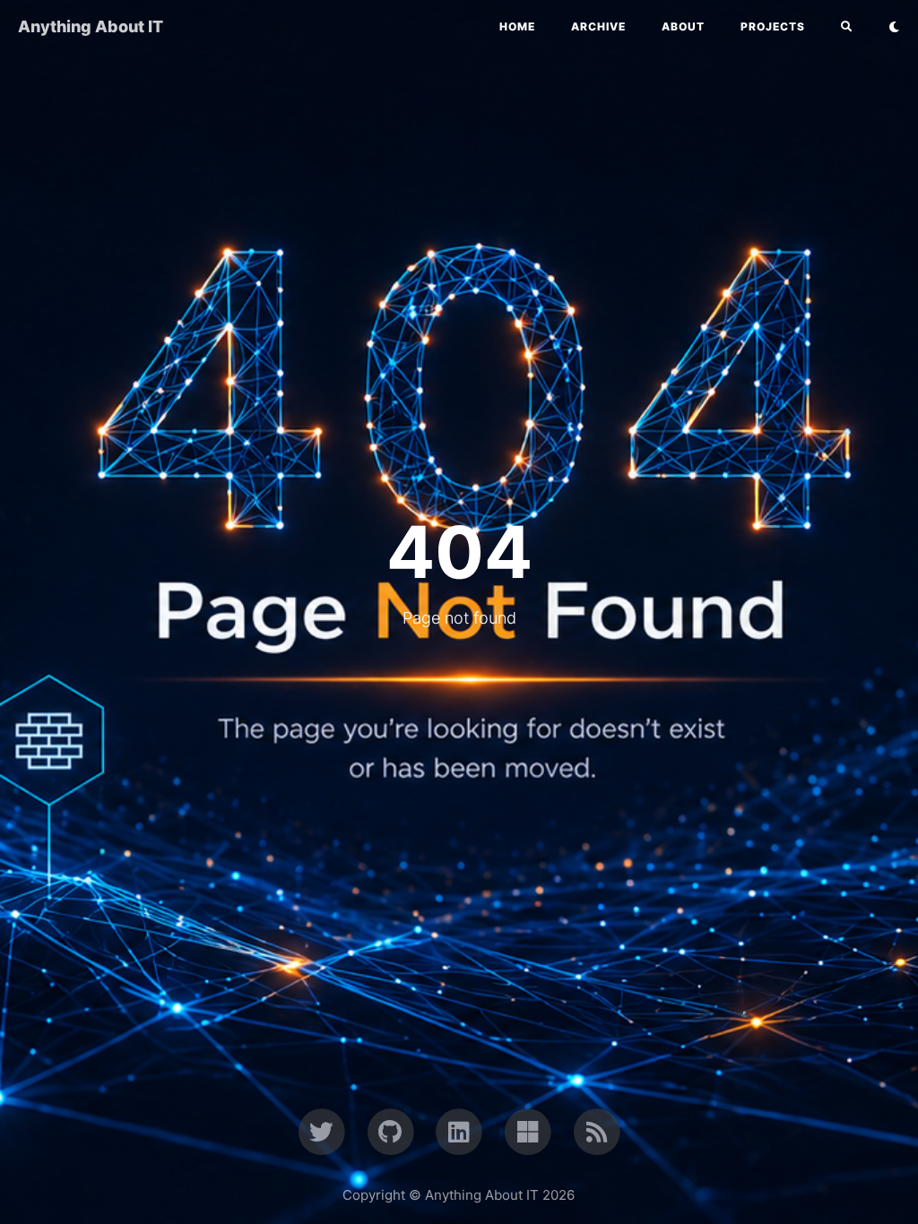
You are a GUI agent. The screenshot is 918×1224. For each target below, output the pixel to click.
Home (517, 26)
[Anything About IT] (597, 1131)
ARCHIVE (598, 26)
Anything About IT (90, 26)
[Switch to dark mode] (894, 27)
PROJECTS (772, 26)
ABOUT (683, 26)
